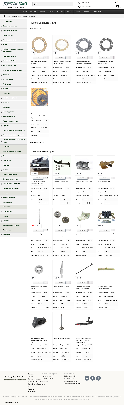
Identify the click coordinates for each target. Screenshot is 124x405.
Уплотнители (7, 202)
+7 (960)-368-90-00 (48, 379)
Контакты (31, 389)
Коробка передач (9, 116)
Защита (5, 44)
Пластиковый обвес (9, 61)
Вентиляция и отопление (11, 184)
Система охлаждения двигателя (14, 135)
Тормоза (6, 102)
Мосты (5, 170)
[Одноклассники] (92, 378)
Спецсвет (6, 221)
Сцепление (6, 107)
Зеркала (6, 89)
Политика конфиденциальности (38, 381)
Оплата (30, 376)
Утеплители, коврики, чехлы (12, 70)
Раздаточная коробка (10, 121)
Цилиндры (6, 93)
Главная (8, 16)
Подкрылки (7, 160)
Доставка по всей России (16, 8)
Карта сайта (32, 391)
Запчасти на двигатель (10, 179)
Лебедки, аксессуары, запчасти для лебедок (13, 51)
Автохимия (6, 235)
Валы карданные (9, 112)
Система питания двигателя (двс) (14, 130)
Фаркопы (6, 75)
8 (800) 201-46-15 (14, 377)
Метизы (5, 216)
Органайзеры (7, 21)
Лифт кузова (7, 84)
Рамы (5, 156)
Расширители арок (9, 56)
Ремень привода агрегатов (12, 151)
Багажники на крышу (10, 26)
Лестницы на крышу (10, 31)
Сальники (6, 147)
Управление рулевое (10, 98)
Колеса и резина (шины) (11, 225)
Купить (38, 57)
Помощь (31, 386)
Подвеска (6, 165)
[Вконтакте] (87, 378)
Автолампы (7, 230)
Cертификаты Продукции (36, 384)
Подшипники (7, 211)
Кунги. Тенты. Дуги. (9, 65)
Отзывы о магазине (34, 379)
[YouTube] (98, 378)
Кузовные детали (9, 197)
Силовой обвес (8, 35)
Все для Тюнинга (8, 79)
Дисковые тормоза (9, 40)
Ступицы (6, 126)
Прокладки (7, 207)
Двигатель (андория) (10, 174)
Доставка (31, 374)
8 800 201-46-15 (48, 376)
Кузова (5, 193)
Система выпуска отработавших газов (14, 141)
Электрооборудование (11, 188)
